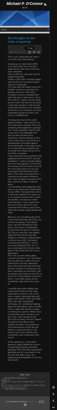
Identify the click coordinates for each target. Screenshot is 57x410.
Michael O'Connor (18, 52)
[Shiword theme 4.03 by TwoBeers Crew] (41, 402)
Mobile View (33, 402)
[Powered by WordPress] (25, 405)
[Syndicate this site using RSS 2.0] (45, 4)
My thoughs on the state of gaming (21, 39)
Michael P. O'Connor (25, 4)
